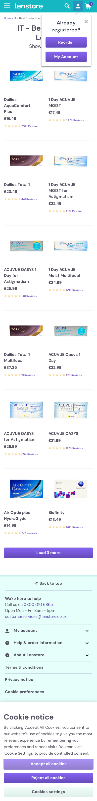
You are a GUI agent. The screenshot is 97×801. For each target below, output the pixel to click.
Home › (8, 18)
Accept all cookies (49, 763)
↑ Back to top (48, 583)
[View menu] (6, 6)
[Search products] (67, 6)
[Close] (86, 21)
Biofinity (56, 512)
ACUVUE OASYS (63, 433)
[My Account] (78, 6)
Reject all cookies (48, 777)
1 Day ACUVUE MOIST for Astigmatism (61, 190)
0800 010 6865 (38, 604)
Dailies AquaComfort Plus (17, 105)
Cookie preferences (24, 691)
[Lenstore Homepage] (38, 6)
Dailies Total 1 (17, 184)
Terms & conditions (24, 667)
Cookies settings (48, 791)
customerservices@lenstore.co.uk (36, 616)
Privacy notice (19, 679)
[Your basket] (88, 6)
